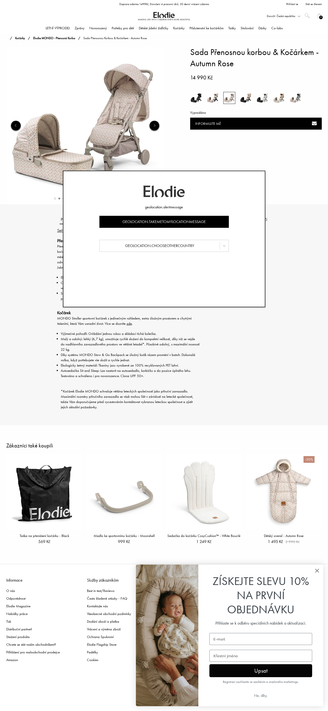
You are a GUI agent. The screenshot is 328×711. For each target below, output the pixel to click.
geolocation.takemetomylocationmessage (164, 221)
